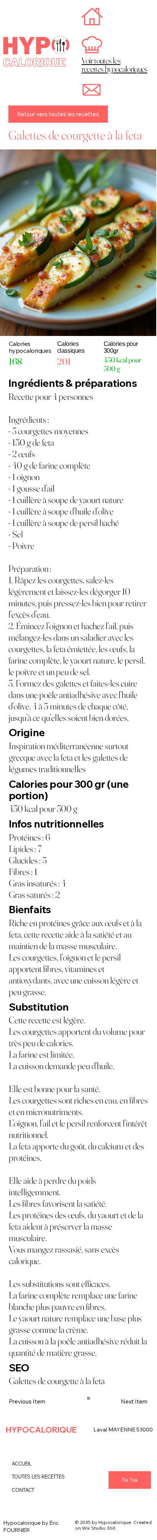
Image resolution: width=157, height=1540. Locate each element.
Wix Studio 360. (99, 1528)
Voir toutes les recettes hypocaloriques (114, 64)
